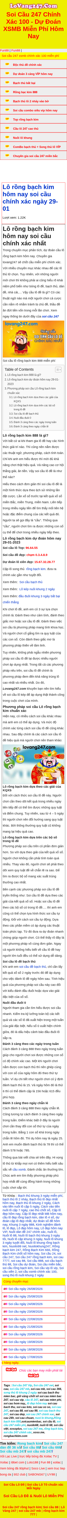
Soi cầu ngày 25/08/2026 (25, 1296)
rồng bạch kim (35, 569)
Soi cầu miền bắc (49, 1264)
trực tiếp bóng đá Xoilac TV (38, 1456)
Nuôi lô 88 (9, 1235)
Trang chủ (12, 166)
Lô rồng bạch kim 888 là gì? (24, 374)
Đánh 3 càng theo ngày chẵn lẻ (31, 426)
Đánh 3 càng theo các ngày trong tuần (35, 422)
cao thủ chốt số (39, 1210)
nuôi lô (52, 1232)
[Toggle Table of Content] (57, 370)
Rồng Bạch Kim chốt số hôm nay (31, 1251)
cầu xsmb (19, 1169)
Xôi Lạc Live (8, 1456)
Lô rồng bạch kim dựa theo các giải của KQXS (36, 399)
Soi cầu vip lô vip (46, 1268)
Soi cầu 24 (48, 1253)
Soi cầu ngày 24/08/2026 (25, 1304)
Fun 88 (45, 1462)
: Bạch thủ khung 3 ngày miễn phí (39, 1195)
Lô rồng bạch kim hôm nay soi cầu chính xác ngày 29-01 (30, 197)
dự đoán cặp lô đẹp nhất (31, 1219)
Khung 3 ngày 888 (21, 1224)
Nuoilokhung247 (39, 1246)
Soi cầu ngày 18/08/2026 (25, 1349)
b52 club (19, 1474)
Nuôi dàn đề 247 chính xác (27, 1232)
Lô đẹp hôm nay (28, 1228)
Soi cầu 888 (35, 1261)
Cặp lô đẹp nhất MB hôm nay (42, 1214)
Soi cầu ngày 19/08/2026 (25, 1342)
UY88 (51, 1474)
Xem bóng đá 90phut (14, 1468)
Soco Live (38, 1468)
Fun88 (4, 50)
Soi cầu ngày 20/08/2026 (25, 1334)
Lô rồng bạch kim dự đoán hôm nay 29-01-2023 (33, 381)
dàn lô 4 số (46, 1217)
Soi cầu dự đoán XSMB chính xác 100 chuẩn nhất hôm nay (30, 168)
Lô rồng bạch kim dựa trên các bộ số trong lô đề (34, 407)
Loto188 (32, 1462)
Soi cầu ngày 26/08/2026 (25, 1289)
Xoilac (4, 1462)
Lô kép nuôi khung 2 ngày (37, 589)
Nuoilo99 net (17, 1246)
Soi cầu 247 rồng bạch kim (33, 1257)
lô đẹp (11, 1228)
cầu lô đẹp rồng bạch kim (20, 1217)
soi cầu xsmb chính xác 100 (37, 1271)
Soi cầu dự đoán (24, 1264)
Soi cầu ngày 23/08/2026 (25, 1311)
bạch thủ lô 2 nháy (15, 1199)
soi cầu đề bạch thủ (32, 966)
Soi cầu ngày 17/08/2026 (25, 1357)
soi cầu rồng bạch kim (18, 1268)
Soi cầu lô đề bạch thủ (26, 413)
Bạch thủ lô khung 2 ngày (33, 1203)
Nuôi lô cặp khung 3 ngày (25, 1239)
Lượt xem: (10, 217)
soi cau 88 (18, 1261)
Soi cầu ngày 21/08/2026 (25, 1326)
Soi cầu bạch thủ (30, 582)
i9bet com (17, 1462)
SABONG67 (36, 1474)
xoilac (57, 1462)
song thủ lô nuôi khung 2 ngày (23, 1275)
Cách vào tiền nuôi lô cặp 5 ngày (31, 1204)
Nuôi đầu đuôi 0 (22, 417)
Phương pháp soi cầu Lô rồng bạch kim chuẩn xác (31, 390)
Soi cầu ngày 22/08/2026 (25, 1319)
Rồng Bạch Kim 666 (36, 1250)
